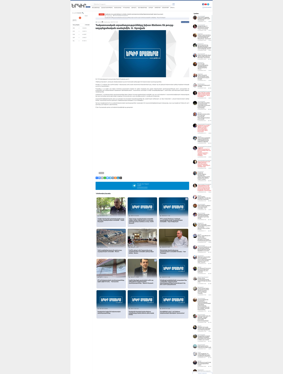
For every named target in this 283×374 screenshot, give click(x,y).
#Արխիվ (101, 173)
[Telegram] (208, 4)
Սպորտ (172, 7)
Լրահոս (196, 13)
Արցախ (151, 7)
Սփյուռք (157, 7)
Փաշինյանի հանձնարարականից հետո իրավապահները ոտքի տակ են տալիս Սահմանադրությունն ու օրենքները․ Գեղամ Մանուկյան (135, 14)
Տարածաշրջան (142, 7)
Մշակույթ (165, 7)
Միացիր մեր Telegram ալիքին (143, 184)
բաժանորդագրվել (142, 187)
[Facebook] (203, 4)
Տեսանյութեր (208, 7)
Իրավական (126, 7)
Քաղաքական (96, 7)
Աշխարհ (133, 7)
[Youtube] (206, 4)
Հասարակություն (107, 7)
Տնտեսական (117, 7)
